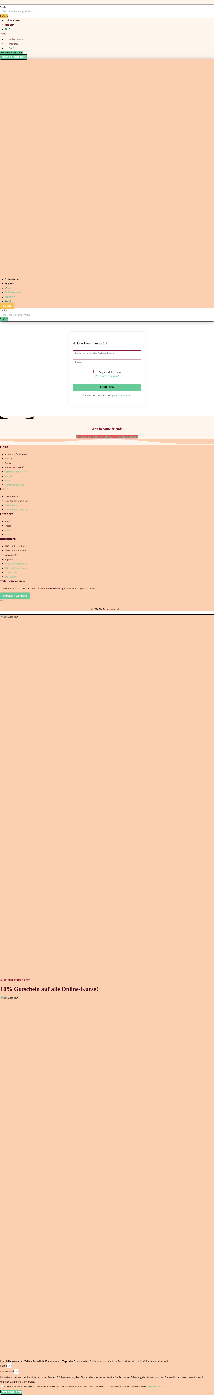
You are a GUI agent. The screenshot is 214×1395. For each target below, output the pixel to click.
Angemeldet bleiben (110, 372)
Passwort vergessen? (107, 376)
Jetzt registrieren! (121, 395)
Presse (8, 525)
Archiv (8, 462)
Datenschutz (11, 554)
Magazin (9, 24)
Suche (3, 7)
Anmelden (107, 387)
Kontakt (8, 521)
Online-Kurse (12, 20)
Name (3, 1365)
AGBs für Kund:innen (15, 550)
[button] (107, 33)
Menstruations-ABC (14, 467)
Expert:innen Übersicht (16, 500)
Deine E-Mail (7, 1371)
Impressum (10, 559)
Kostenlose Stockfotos (16, 454)
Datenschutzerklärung (155, 1386)
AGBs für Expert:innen (16, 546)
